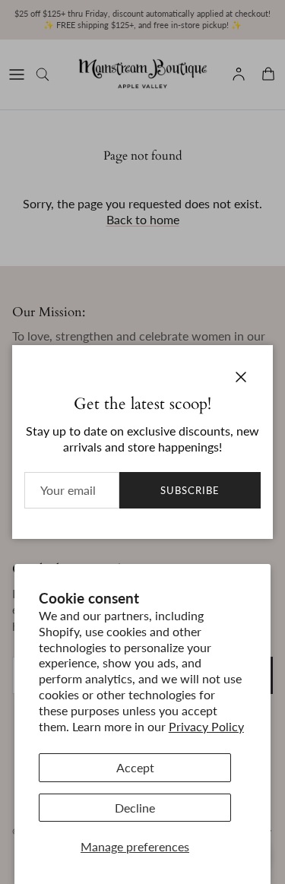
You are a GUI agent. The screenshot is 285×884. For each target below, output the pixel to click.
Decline (135, 807)
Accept (135, 767)
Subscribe (190, 490)
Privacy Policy (206, 726)
